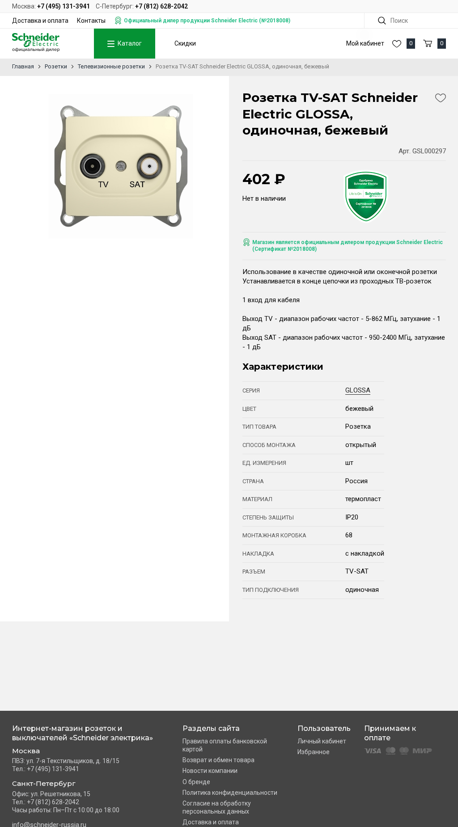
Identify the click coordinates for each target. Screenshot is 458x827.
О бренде (196, 781)
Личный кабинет (321, 741)
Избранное (313, 751)
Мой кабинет (365, 43)
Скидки (185, 43)
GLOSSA (357, 390)
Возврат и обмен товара (218, 760)
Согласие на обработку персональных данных (216, 807)
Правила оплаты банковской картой (224, 745)
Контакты (91, 20)
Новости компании (209, 770)
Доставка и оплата (40, 20)
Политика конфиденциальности (229, 792)
